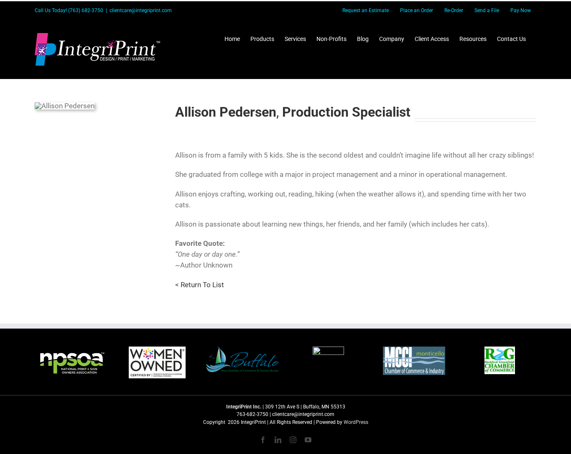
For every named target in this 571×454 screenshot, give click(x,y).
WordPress (356, 422)
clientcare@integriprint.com (141, 10)
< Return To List (199, 285)
